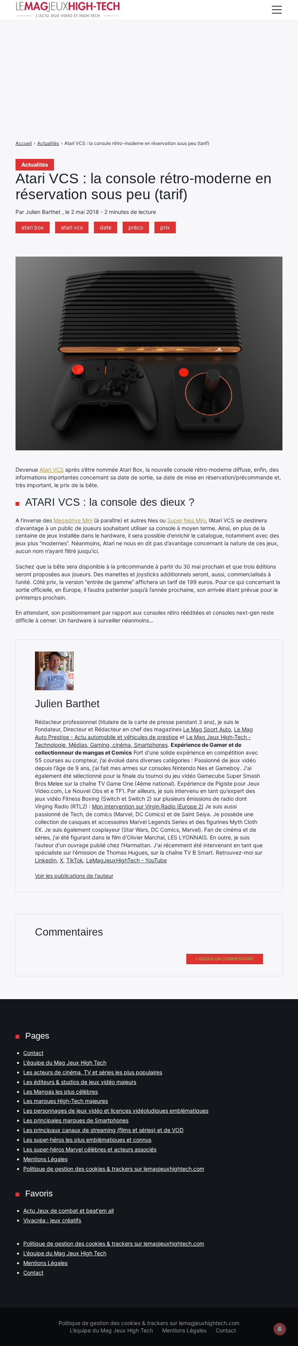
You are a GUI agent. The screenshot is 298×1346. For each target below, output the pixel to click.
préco (135, 227)
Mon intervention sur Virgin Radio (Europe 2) (147, 806)
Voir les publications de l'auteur (74, 875)
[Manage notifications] (280, 1329)
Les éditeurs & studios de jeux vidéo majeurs (79, 1082)
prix (165, 227)
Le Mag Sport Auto (207, 729)
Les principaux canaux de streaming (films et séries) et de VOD (103, 1130)
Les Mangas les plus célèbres (60, 1091)
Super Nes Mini (186, 520)
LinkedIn (46, 860)
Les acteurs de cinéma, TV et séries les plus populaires (92, 1072)
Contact (33, 1053)
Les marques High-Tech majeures (65, 1101)
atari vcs (72, 227)
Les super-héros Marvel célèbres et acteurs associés (89, 1149)
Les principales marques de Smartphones (75, 1120)
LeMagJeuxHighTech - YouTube (126, 860)
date (105, 227)
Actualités (34, 164)
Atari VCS (52, 469)
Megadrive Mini (73, 520)
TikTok (74, 860)
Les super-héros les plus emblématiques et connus (87, 1139)
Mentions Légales (45, 1159)
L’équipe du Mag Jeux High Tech (64, 1062)
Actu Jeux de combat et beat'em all (68, 1210)
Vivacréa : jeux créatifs (52, 1220)
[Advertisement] (149, 54)
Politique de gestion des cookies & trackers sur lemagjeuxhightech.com (113, 1168)
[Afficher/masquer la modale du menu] (276, 10)
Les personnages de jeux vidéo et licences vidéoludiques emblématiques (115, 1110)
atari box (32, 227)
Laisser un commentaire (224, 959)
